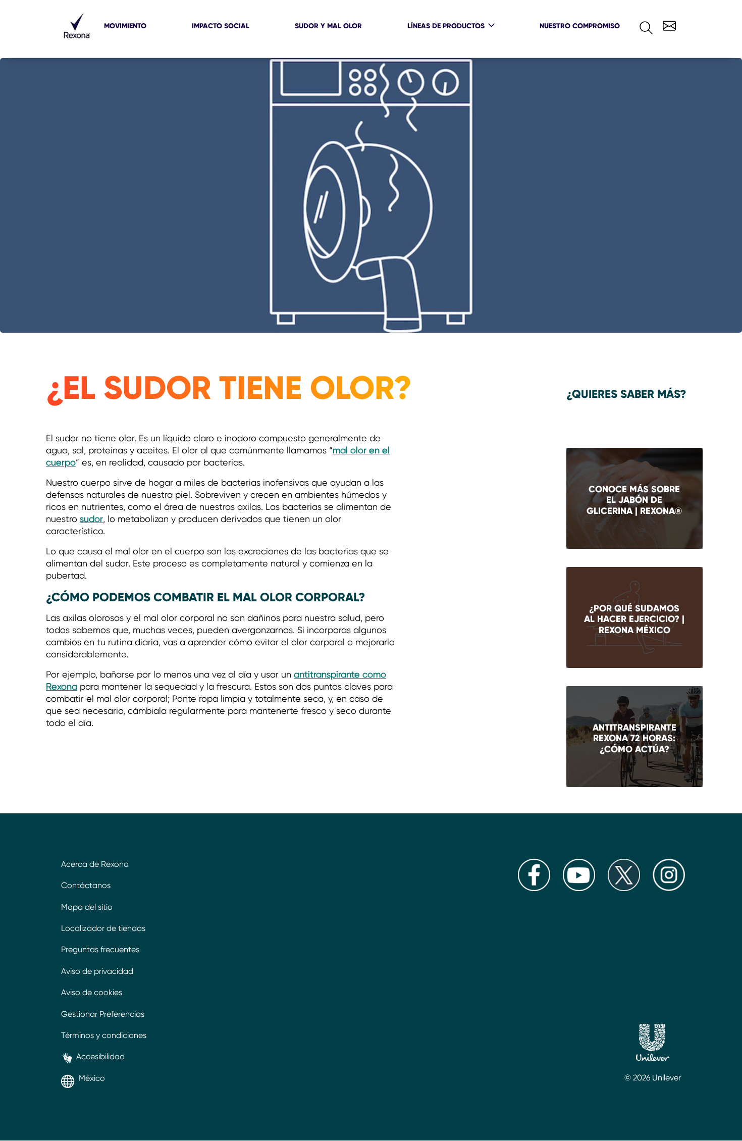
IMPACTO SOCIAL (220, 25)
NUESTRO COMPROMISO (580, 25)
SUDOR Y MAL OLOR (328, 25)
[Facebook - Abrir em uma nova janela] (534, 888)
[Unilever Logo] (652, 1044)
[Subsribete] (668, 24)
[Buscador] (638, 25)
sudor (91, 518)
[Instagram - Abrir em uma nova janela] (669, 888)
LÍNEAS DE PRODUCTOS (446, 25)
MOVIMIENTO (125, 25)
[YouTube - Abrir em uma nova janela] (579, 888)
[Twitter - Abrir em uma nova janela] (624, 888)
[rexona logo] (76, 42)
